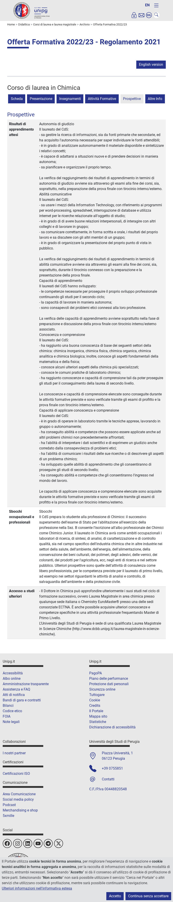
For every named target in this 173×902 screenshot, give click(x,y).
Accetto (115, 896)
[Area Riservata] (134, 15)
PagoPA (95, 673)
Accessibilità (13, 673)
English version (151, 64)
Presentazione (41, 99)
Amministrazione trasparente (26, 684)
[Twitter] (58, 843)
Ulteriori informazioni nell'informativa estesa (37, 888)
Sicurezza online (102, 689)
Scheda (17, 99)
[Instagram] (17, 843)
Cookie (94, 700)
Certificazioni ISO (16, 773)
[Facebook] (7, 843)
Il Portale (96, 711)
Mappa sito (98, 716)
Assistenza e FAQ (16, 689)
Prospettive (132, 99)
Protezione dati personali (109, 684)
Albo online (11, 678)
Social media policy (18, 799)
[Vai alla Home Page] (32, 10)
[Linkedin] (27, 843)
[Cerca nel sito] (156, 15)
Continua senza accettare (148, 896)
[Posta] (141, 15)
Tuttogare (97, 695)
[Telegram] (48, 843)
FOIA (6, 716)
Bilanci (8, 705)
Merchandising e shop (20, 810)
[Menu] (156, 5)
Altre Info (155, 99)
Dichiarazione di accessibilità (112, 727)
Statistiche (97, 722)
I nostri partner (14, 753)
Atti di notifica (14, 695)
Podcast (9, 805)
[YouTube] (38, 843)
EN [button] (147, 5)
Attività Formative (102, 99)
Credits (94, 705)
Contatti (108, 779)
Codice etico (12, 711)
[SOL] (149, 15)
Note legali (11, 722)
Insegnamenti (70, 99)
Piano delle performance (108, 678)
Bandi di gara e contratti (22, 700)
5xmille (8, 816)
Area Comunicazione (19, 794)
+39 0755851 (112, 768)
